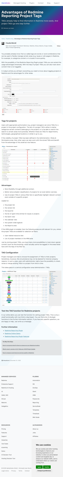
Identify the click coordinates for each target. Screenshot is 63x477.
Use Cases (4, 444)
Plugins (31, 3)
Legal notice (5, 471)
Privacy (13, 471)
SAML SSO (4, 395)
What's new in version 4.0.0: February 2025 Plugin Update (19, 349)
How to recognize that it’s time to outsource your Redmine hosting (21, 345)
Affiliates (35, 436)
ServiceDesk (36, 406)
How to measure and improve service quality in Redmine (18, 352)
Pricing (3, 429)
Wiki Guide (36, 417)
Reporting (36, 402)
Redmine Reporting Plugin (14, 330)
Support (57, 3)
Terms (20, 471)
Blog (48, 3)
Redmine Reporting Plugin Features (17, 336)
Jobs (34, 432)
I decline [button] (47, 467)
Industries (4, 440)
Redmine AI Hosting (7, 388)
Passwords (36, 399)
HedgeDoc (4, 406)
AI (2, 391)
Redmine (4, 380)
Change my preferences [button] (44, 470)
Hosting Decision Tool (8, 458)
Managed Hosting (19, 3)
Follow (58, 46)
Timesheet (36, 413)
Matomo (4, 402)
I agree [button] (39, 467)
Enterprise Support (7, 384)
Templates (36, 410)
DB (34, 384)
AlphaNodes (5, 3)
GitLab (3, 399)
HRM (34, 395)
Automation (36, 380)
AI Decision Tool (6, 455)
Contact (41, 3)
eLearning (4, 447)
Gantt (34, 391)
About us (35, 429)
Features (4, 432)
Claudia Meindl (11, 43)
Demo (3, 451)
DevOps (35, 388)
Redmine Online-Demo (12, 333)
